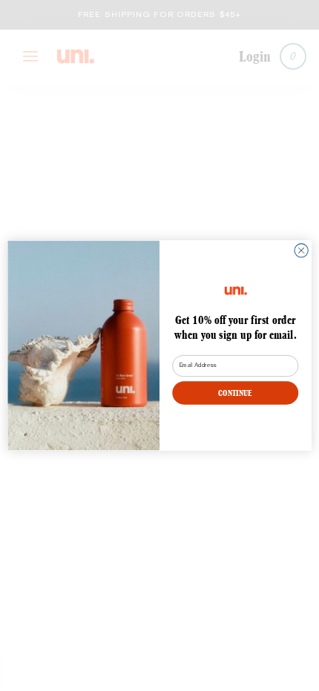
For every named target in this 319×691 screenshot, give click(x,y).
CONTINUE (235, 393)
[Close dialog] (301, 250)
